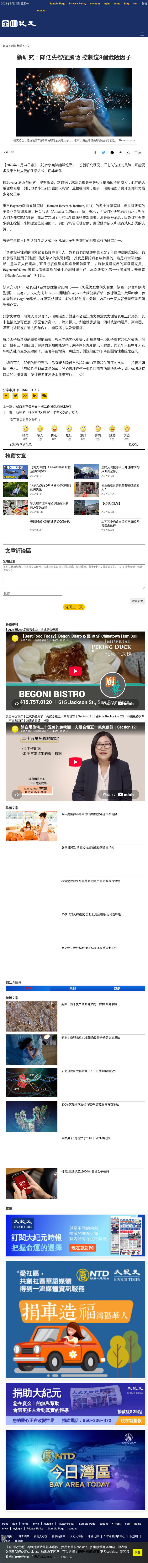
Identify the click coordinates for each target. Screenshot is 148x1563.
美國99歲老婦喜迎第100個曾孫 (50, 521)
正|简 (137, 153)
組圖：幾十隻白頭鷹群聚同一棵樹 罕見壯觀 (89, 1004)
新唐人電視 (40, 1536)
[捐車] (75, 1377)
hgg (126, 3)
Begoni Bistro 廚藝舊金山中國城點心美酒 (32, 629)
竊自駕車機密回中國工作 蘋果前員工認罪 (44, 406)
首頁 (5, 45)
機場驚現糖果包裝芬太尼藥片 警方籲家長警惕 (90, 881)
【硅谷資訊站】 (111, 503)
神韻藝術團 (58, 1536)
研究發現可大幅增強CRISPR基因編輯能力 (88, 1071)
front (135, 3)
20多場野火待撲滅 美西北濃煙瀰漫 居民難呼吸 (91, 914)
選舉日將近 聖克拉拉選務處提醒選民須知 (87, 847)
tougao (41, 10)
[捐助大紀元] (75, 1423)
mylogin (95, 3)
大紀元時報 (76, 1536)
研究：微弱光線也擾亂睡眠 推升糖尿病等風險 (90, 1037)
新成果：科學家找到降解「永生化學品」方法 (47, 412)
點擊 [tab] (28, 988)
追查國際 (23, 1536)
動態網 (6, 1541)
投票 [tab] (117, 988)
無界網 (19, 1541)
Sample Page (57, 3)
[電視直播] (75, 1508)
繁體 (144, 3)
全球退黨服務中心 (114, 1536)
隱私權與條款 (43, 1557)
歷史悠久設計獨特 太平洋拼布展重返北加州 (89, 948)
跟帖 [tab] (73, 988)
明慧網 (134, 1536)
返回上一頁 (74, 607)
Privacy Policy (77, 3)
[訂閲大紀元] (75, 1255)
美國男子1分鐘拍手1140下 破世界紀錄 (85, 1138)
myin (107, 3)
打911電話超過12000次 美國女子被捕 (85, 1171)
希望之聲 (93, 1536)
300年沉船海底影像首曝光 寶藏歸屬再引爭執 (90, 1104)
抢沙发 (133, 444)
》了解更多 (64, 1557)
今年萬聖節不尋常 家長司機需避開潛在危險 (89, 814)
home (117, 3)
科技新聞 (16, 45)
